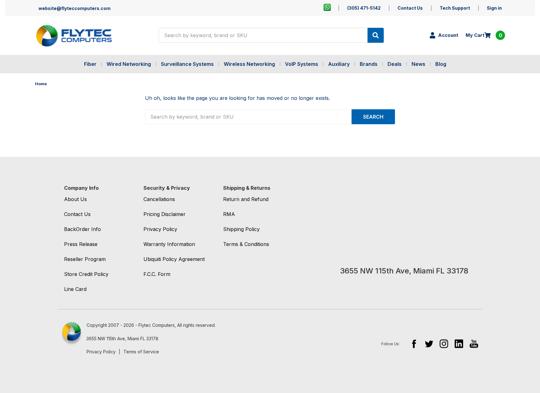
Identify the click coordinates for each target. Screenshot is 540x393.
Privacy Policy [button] (160, 229)
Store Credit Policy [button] (86, 274)
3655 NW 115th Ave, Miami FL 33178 (122, 338)
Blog (440, 64)
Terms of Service (141, 351)
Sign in (494, 8)
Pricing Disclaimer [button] (164, 214)
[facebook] (414, 343)
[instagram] (444, 343)
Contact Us (410, 8)
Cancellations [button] (159, 199)
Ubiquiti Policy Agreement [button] (174, 259)
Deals (395, 64)
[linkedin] (459, 343)
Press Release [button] (81, 244)
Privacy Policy (101, 351)
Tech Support (455, 8)
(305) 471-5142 (364, 8)
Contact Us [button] (77, 214)
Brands (369, 64)
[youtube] (474, 343)
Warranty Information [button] (169, 244)
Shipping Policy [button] (241, 229)
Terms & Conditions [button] (246, 244)
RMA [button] (229, 214)
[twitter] (429, 343)
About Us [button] (75, 199)
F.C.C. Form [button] (156, 274)
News (418, 64)
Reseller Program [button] (85, 259)
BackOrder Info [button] (82, 229)
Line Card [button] (75, 289)
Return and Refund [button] (245, 199)
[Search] (376, 35)
